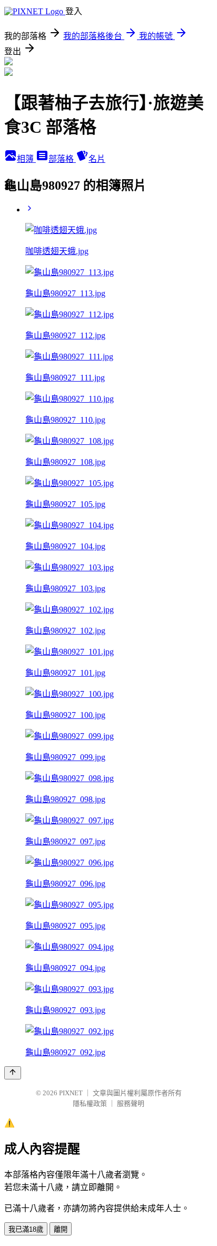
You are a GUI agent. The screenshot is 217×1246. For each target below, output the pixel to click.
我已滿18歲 (25, 1229)
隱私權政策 (90, 1103)
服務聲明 (130, 1103)
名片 (96, 158)
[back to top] (12, 1072)
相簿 (26, 158)
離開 (60, 1229)
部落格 (62, 158)
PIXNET (71, 1093)
